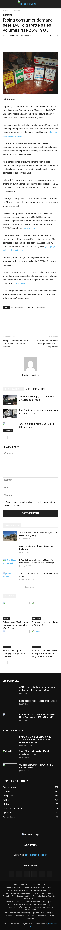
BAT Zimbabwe (17, 307)
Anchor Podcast (38, 884)
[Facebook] (11, 874)
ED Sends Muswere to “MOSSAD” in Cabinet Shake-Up (29, 890)
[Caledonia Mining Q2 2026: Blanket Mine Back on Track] (10, 400)
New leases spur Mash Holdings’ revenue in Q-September (47, 343)
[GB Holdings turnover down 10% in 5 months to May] (10, 768)
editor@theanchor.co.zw (36, 854)
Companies (15, 10)
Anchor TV (25, 884)
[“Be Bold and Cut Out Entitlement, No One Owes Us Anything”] (10, 536)
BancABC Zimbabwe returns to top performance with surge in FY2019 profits (44, 653)
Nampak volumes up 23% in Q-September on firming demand (15, 343)
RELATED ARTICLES (13, 389)
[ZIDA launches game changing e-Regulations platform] (16, 639)
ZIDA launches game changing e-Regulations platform (14, 653)
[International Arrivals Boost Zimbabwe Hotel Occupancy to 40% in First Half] (10, 718)
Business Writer (11, 35)
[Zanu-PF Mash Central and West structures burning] (10, 755)
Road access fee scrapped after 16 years (38, 701)
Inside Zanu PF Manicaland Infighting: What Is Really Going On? (29, 893)
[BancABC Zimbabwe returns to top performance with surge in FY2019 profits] (45, 639)
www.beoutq (29, 228)
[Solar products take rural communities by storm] (10, 577)
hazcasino (21, 283)
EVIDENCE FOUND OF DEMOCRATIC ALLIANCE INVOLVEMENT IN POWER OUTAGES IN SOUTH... (35, 740)
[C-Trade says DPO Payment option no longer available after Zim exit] (16, 611)
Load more (29, 587)
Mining (51, 916)
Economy (7, 647)
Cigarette (30, 307)
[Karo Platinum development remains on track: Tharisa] (10, 413)
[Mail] (27, 874)
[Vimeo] (42, 874)
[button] (57, 4)
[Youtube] (49, 874)
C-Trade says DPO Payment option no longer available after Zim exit (15, 625)
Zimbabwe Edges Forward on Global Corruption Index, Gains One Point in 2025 (29, 897)
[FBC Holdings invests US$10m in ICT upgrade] (10, 427)
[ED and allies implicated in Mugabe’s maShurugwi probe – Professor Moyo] (10, 563)
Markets (7, 619)
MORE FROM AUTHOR (35, 389)
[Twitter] (34, 874)
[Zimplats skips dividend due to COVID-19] (45, 611)
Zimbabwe (41, 307)
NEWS (16, 884)
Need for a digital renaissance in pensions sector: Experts (29, 887)
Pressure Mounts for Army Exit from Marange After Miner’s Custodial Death (29, 908)
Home (5, 10)
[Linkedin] (19, 874)
